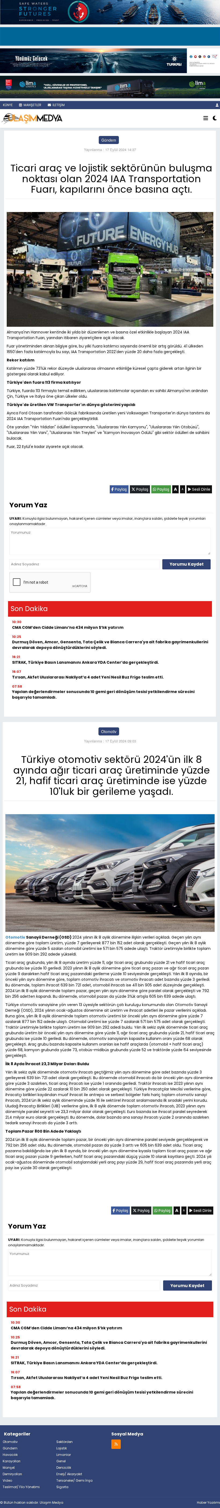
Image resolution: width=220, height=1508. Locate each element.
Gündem (108, 140)
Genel (61, 1461)
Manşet (9, 1467)
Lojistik (61, 1448)
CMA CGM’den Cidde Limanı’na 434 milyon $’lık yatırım (67, 627)
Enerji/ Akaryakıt (69, 1474)
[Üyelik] (217, 105)
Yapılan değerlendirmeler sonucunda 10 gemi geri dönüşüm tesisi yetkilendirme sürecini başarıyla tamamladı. (103, 694)
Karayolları (11, 1461)
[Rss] (116, 1443)
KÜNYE (7, 105)
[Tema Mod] (215, 118)
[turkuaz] (110, 11)
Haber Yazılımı (208, 1502)
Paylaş (120, 489)
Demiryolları (12, 1474)
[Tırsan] (110, 35)
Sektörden (64, 1441)
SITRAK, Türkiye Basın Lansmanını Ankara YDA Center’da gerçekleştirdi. (85, 662)
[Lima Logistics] (110, 86)
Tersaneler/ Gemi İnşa (74, 1480)
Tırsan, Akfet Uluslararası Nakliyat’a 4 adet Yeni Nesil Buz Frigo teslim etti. (88, 677)
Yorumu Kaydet (187, 564)
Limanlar (63, 1454)
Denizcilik (63, 1467)
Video (7, 1480)
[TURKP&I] (110, 60)
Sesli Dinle (200, 489)
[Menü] (206, 118)
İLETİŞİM (58, 105)
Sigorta (62, 1487)
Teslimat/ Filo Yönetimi (21, 1487)
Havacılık (10, 1454)
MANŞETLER (32, 105)
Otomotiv (108, 731)
